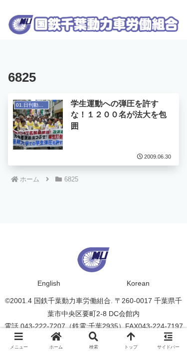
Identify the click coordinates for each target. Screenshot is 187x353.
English (48, 283)
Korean (138, 283)
